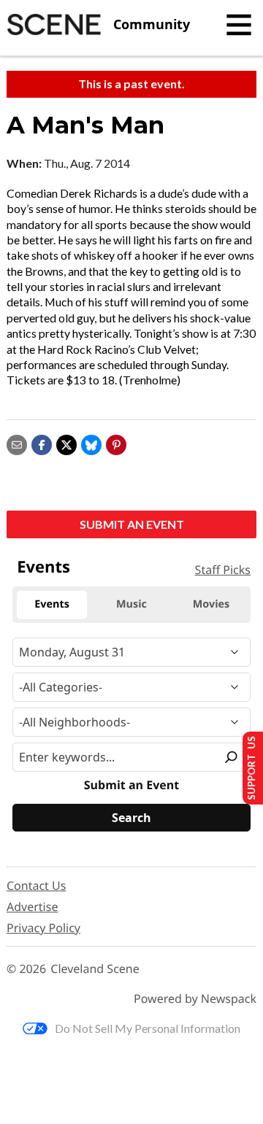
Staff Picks (223, 570)
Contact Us (36, 885)
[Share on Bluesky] (91, 443)
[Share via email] (17, 443)
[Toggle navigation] (239, 24)
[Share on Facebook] (41, 443)
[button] (116, 443)
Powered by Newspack (195, 999)
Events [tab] (51, 604)
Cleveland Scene (95, 969)
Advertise (32, 907)
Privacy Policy (43, 928)
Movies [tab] (211, 604)
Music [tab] (131, 604)
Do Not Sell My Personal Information (147, 1028)
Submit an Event (132, 524)
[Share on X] (66, 443)
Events (43, 567)
